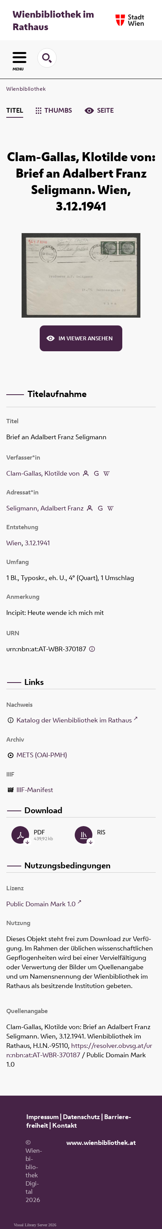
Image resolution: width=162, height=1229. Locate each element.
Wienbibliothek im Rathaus (53, 20)
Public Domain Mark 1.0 (40, 904)
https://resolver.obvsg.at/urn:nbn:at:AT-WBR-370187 (79, 1050)
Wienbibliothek (26, 88)
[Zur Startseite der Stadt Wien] (129, 20)
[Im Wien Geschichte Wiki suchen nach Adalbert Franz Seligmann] (110, 508)
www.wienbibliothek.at (101, 1142)
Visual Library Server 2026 (35, 1225)
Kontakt (64, 1125)
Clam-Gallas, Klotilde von (43, 473)
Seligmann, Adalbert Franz (45, 508)
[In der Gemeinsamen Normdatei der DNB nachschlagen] (96, 473)
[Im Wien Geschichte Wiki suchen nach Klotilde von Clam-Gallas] (106, 473)
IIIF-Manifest (35, 789)
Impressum (42, 1116)
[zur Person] (85, 473)
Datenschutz (81, 1116)
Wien (14, 543)
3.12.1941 (37, 543)
